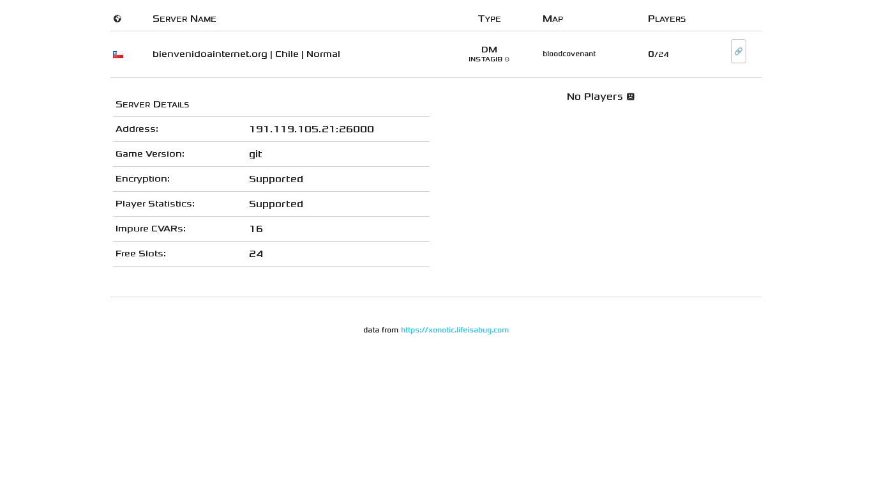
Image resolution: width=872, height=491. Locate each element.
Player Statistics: (155, 203)
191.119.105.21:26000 (311, 129)
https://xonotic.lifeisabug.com (455, 330)
